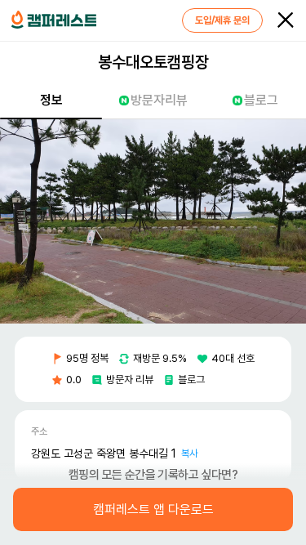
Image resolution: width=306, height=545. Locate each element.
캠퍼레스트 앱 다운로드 (153, 509)
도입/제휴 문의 (222, 20)
